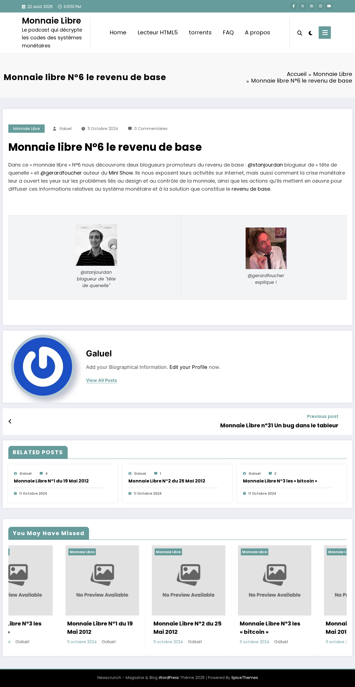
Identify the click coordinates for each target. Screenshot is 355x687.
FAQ (228, 32)
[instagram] (320, 6)
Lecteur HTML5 (158, 32)
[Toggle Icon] (325, 32)
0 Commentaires (151, 128)
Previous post (322, 416)
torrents (200, 32)
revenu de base (251, 188)
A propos (257, 32)
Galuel (65, 128)
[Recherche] (300, 32)
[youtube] (329, 6)
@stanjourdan (265, 164)
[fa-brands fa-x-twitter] (302, 6)
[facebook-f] (293, 6)
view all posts (101, 380)
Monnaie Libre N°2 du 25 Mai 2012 (166, 481)
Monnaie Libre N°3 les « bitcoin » (280, 481)
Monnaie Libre (51, 21)
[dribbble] (311, 6)
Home (118, 32)
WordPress (169, 677)
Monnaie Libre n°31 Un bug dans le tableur (279, 425)
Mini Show (121, 172)
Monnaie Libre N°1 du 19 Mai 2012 (51, 481)
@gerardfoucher (61, 172)
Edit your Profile (188, 367)
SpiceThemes (244, 677)
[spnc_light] (311, 32)
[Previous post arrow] (10, 421)
